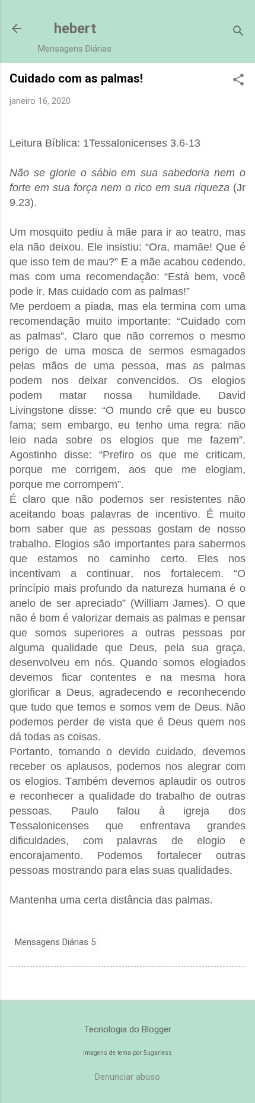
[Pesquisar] (238, 32)
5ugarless (158, 1053)
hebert (75, 28)
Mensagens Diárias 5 (55, 942)
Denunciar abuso (127, 1077)
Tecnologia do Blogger (127, 1029)
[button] (238, 80)
